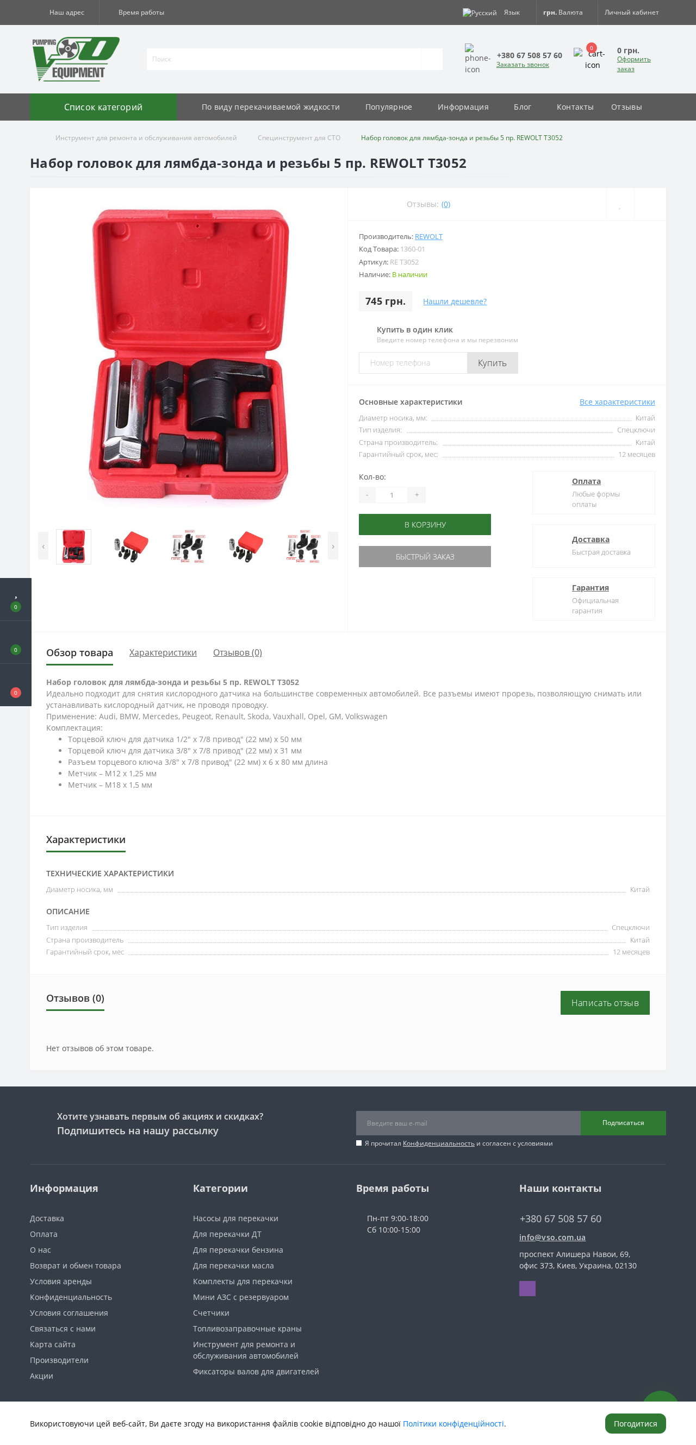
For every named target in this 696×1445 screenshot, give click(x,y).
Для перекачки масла (233, 1265)
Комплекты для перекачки (243, 1281)
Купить (492, 363)
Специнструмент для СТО (299, 137)
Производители (59, 1360)
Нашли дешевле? (455, 301)
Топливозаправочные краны (247, 1328)
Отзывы (626, 107)
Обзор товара (79, 652)
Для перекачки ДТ (227, 1234)
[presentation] (43, 546)
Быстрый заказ (393, 556)
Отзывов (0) (237, 652)
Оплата (586, 481)
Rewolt (429, 236)
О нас (40, 1250)
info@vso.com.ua (552, 1237)
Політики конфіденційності (453, 1423)
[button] (64, 12)
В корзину (393, 524)
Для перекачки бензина (238, 1250)
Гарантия (590, 587)
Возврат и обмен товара (75, 1265)
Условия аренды (61, 1281)
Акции (41, 1376)
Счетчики (211, 1313)
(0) (446, 204)
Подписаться (623, 1122)
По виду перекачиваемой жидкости (271, 107)
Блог (522, 107)
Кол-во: (372, 477)
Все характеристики (617, 402)
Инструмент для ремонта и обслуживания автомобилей (146, 137)
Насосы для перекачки (235, 1218)
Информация (463, 107)
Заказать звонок (522, 64)
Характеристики (163, 652)
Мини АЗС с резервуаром (241, 1297)
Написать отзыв (605, 1003)
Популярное (389, 107)
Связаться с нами (63, 1328)
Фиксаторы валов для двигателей (256, 1371)
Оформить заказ (634, 63)
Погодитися (635, 1423)
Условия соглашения (69, 1313)
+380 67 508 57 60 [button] (560, 1218)
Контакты (575, 107)
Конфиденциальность (439, 1143)
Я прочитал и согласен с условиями (459, 1143)
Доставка (591, 539)
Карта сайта (53, 1344)
